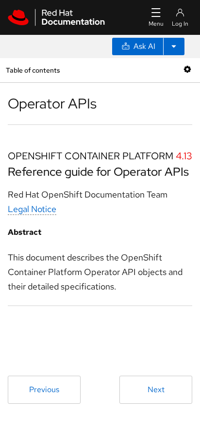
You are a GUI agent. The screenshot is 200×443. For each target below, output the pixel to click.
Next (156, 389)
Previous (44, 389)
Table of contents (32, 70)
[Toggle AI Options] (173, 46)
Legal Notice (32, 208)
